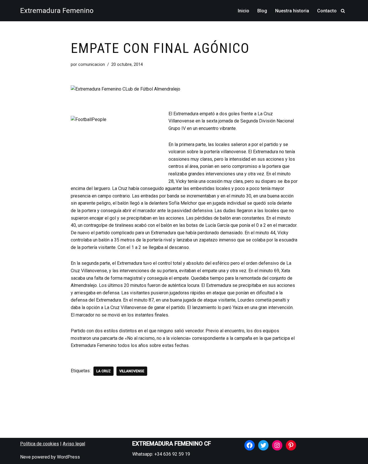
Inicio (243, 11)
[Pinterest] (291, 445)
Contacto (327, 11)
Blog (262, 11)
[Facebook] (249, 445)
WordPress (68, 457)
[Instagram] (277, 445)
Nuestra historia (292, 11)
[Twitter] (263, 445)
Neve (25, 457)
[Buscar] (343, 11)
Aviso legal (74, 443)
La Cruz (103, 371)
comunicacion (91, 64)
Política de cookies (39, 443)
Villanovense (131, 371)
